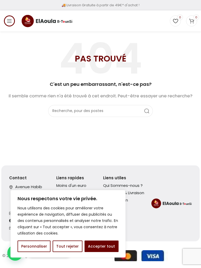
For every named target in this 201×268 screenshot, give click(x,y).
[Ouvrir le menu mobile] (9, 21)
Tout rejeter (67, 246)
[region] (68, 224)
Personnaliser (34, 246)
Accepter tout (101, 246)
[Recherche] (147, 111)
